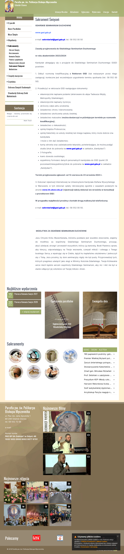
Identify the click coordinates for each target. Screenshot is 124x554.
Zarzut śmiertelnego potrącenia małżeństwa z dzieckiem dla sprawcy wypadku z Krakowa (98, 362)
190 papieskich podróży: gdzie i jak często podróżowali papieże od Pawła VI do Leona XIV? (98, 354)
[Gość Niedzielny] (36, 538)
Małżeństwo (13, 69)
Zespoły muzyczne (15, 75)
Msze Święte (13, 34)
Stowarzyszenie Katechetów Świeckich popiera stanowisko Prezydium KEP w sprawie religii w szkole (98, 367)
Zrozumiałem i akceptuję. (89, 547)
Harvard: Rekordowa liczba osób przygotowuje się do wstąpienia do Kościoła (98, 384)
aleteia (102, 349)
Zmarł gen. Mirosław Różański (97, 371)
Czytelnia (12, 81)
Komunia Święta (14, 56)
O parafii (11, 22)
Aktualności (74, 12)
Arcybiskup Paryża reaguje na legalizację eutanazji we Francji (98, 392)
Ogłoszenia (85, 12)
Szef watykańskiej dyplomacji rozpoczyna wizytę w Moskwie (98, 388)
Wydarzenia (96, 12)
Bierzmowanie (14, 53)
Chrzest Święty (14, 50)
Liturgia (106, 12)
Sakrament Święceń (16, 66)
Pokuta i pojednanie (16, 59)
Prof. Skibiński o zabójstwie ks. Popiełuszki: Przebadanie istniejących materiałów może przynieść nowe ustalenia (98, 375)
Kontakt (115, 12)
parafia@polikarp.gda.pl (23, 427)
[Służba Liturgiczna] (60, 538)
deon (94, 349)
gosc (86, 349)
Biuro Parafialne (14, 28)
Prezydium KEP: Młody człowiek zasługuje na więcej (98, 379)
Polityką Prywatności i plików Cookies (94, 541)
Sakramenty (13, 45)
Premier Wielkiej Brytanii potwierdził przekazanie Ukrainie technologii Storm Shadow (98, 358)
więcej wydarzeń (30, 312)
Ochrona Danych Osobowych (19, 87)
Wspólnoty (12, 40)
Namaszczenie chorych (17, 62)
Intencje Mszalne (61, 12)
